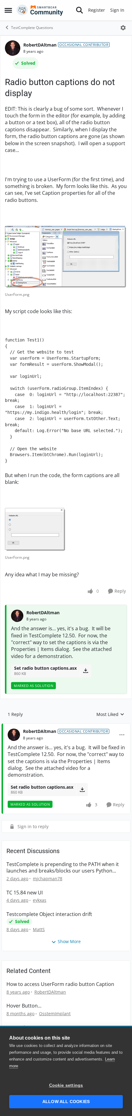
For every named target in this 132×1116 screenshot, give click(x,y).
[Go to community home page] (40, 10)
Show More (69, 941)
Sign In (117, 10)
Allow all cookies (66, 1101)
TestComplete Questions (32, 27)
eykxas (39, 900)
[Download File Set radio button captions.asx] (85, 670)
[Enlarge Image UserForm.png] (66, 257)
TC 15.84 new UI (24, 892)
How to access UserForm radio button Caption (60, 984)
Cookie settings (66, 1085)
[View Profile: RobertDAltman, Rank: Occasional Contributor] (12, 48)
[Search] (79, 10)
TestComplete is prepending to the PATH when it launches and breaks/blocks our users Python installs (62, 867)
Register (96, 10)
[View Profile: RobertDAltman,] (17, 616)
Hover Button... (23, 1006)
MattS (39, 929)
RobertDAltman (39, 45)
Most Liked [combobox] (110, 714)
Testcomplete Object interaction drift (49, 914)
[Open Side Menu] (8, 10)
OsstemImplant (55, 1013)
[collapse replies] (66, 726)
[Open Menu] (123, 27)
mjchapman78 (47, 878)
